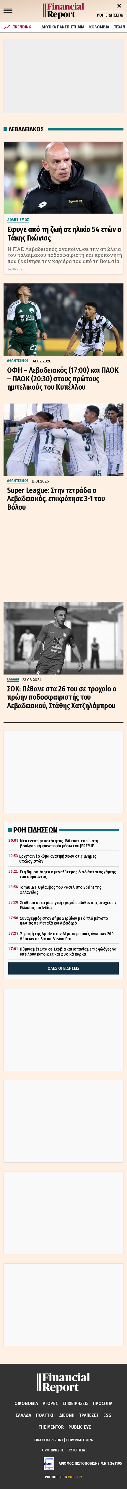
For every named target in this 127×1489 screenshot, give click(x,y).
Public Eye (80, 1427)
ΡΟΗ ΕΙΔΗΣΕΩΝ (110, 15)
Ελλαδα (23, 1415)
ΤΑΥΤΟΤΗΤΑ (76, 1450)
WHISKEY (75, 1477)
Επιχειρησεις (75, 1403)
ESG (107, 1415)
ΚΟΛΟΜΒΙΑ (99, 27)
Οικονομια (26, 1403)
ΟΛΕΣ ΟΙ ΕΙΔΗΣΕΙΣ (63, 968)
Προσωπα (103, 1403)
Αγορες (50, 1403)
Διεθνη (66, 1415)
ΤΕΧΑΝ (119, 27)
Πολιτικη (45, 1415)
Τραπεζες (89, 1415)
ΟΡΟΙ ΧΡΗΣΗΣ (53, 1450)
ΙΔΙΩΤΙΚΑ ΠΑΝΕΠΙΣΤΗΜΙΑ (62, 27)
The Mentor (51, 1427)
